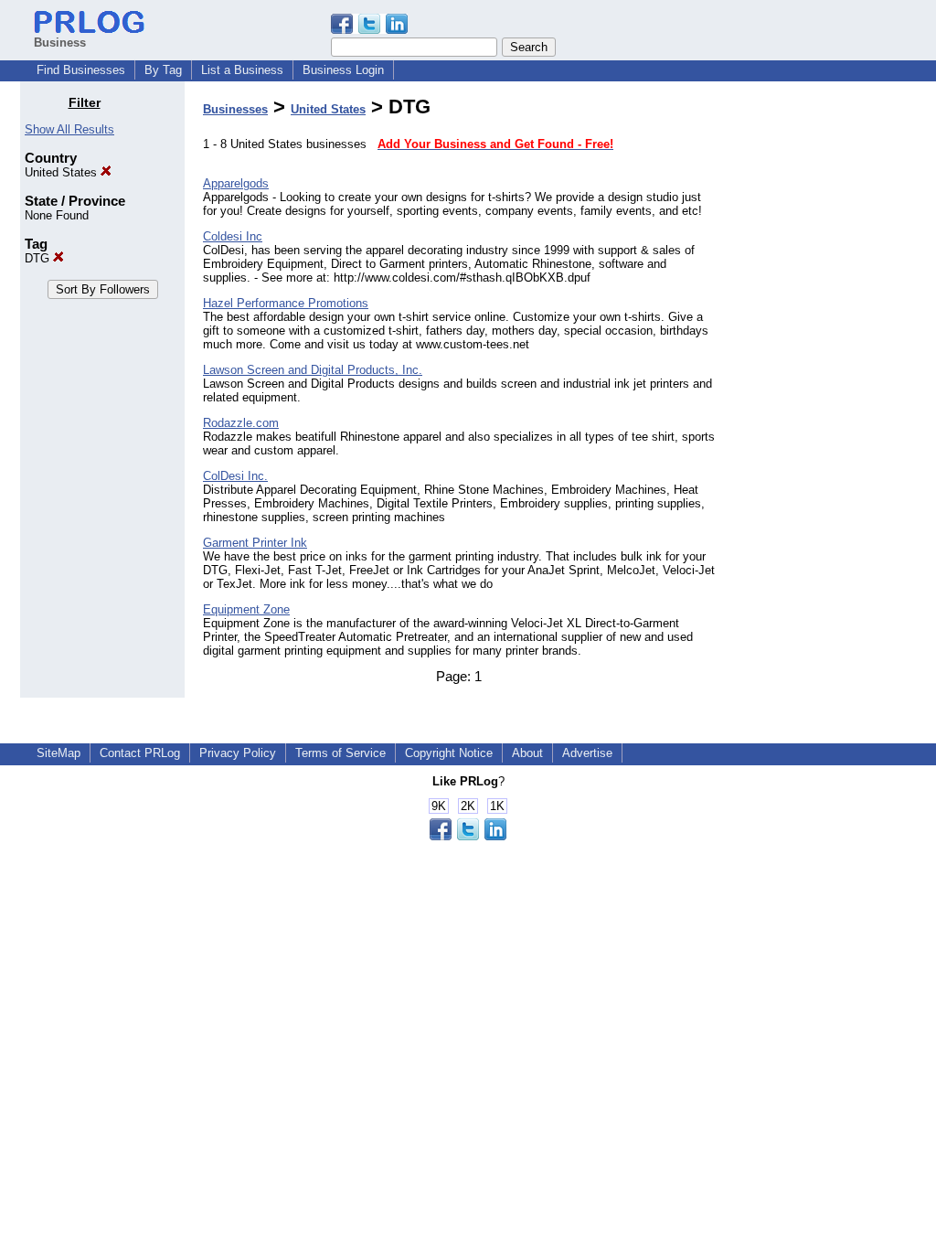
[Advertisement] (823, 369)
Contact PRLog (140, 753)
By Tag (163, 70)
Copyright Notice (449, 753)
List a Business (242, 70)
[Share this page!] (369, 30)
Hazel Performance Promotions (285, 303)
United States (63, 172)
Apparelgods (236, 183)
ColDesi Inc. (235, 476)
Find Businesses (81, 70)
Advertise (587, 753)
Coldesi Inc (232, 236)
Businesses (235, 109)
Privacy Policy (237, 753)
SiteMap (58, 753)
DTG (39, 258)
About (527, 753)
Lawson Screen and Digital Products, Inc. (312, 370)
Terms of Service (340, 753)
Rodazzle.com (241, 423)
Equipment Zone (246, 609)
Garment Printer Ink (255, 543)
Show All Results (69, 129)
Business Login (343, 70)
